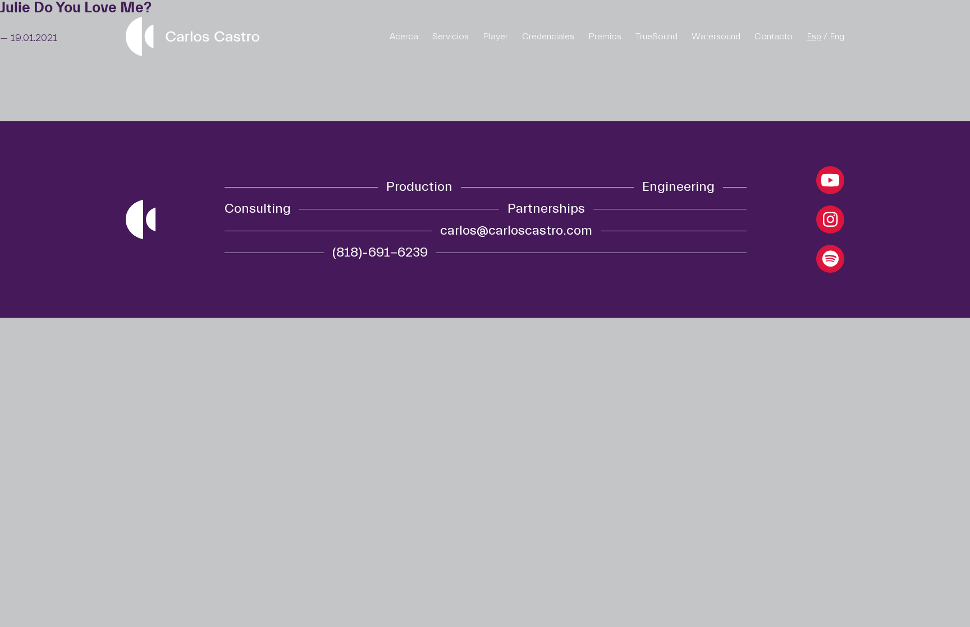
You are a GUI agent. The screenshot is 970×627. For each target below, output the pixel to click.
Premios (604, 36)
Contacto (773, 36)
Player (495, 36)
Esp (814, 36)
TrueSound (656, 36)
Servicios (450, 36)
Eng (837, 36)
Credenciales (548, 36)
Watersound (716, 36)
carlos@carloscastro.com (516, 230)
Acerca (404, 36)
